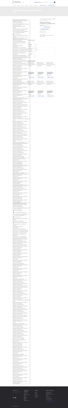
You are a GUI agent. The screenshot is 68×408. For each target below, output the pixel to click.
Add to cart (47, 27)
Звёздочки (25, 397)
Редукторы (25, 393)
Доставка (36, 395)
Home (41, 18)
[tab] (31, 40)
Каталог (36, 393)
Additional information (31, 40)
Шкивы (25, 396)
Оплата (36, 394)
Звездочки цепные (44, 18)
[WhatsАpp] (13, 397)
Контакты (36, 397)
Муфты (25, 395)
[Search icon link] (23, 2)
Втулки (25, 399)
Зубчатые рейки (26, 400)
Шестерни (25, 398)
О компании (36, 396)
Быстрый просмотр (32, 70)
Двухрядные (44, 19)
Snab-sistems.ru (17, 1)
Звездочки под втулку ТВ (49, 35)
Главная (36, 392)
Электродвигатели (26, 394)
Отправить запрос (45, 29)
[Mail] (15, 397)
